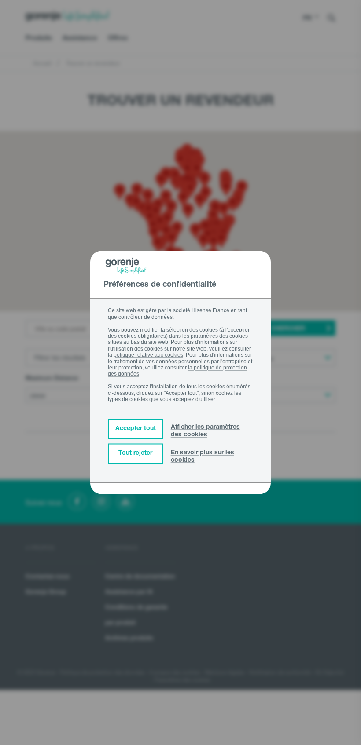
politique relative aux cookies (148, 355)
